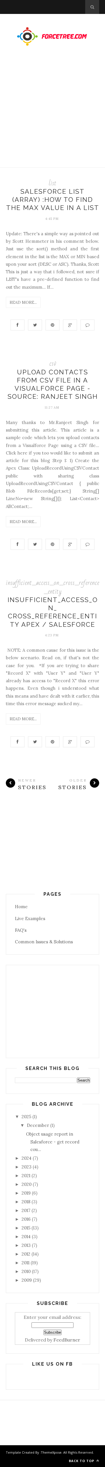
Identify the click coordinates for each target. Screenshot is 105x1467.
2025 (26, 1116)
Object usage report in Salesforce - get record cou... (52, 1141)
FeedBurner (66, 1340)
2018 (26, 1201)
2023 (27, 1167)
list (52, 183)
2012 (26, 1254)
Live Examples (30, 918)
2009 (27, 1280)
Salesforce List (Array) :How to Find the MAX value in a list (52, 200)
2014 (26, 1236)
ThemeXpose (51, 1452)
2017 (26, 1210)
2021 (26, 1175)
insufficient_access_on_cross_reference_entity (52, 587)
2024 (27, 1158)
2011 (25, 1262)
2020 (27, 1184)
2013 (26, 1245)
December (38, 1125)
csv (52, 363)
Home (21, 906)
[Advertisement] (52, 112)
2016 (26, 1219)
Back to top (82, 1461)
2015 (26, 1228)
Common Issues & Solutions (44, 942)
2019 (26, 1193)
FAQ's (21, 930)
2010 (26, 1271)
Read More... (23, 302)
